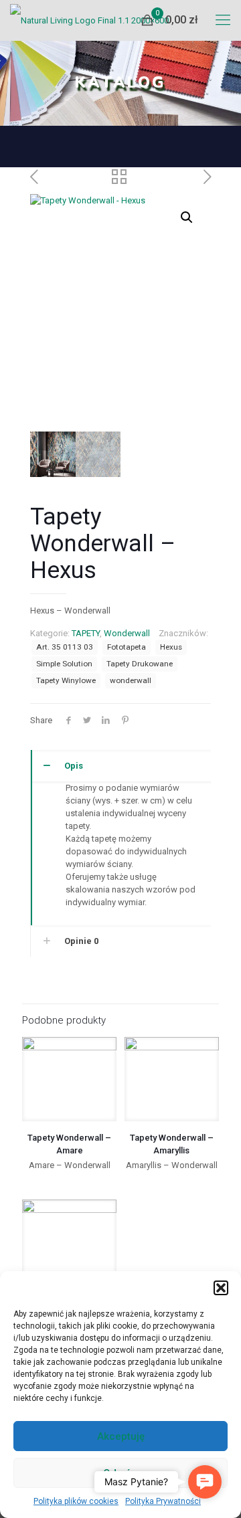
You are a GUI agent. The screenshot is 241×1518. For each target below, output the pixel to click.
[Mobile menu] (223, 20)
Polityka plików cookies (75, 1501)
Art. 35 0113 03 (64, 647)
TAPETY (86, 633)
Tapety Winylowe (66, 680)
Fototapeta (126, 647)
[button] (221, 1288)
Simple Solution (64, 663)
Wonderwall (127, 633)
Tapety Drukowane (139, 663)
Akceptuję (121, 1436)
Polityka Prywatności (163, 1501)
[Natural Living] (89, 20)
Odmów (121, 1473)
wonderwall (130, 680)
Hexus (171, 647)
